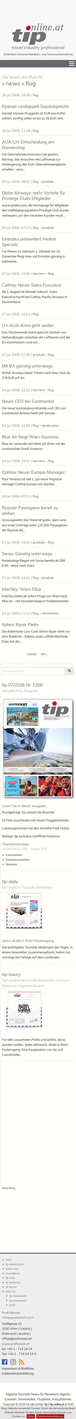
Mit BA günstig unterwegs (27, 366)
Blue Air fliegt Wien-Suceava (30, 436)
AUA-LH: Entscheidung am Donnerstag (28, 144)
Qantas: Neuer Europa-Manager (33, 472)
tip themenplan (18, 1300)
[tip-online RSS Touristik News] (23, 1364)
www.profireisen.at (16, 1344)
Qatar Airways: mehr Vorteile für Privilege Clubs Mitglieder (33, 195)
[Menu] (72, 63)
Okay (31, 1416)
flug (36, 95)
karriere (39, 273)
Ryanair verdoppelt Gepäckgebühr (35, 106)
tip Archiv (11, 1286)
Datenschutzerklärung (50, 1416)
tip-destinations (15, 1264)
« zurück (31, 654)
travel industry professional (38, 47)
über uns (11, 1291)
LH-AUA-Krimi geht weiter (28, 325)
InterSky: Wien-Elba (21, 589)
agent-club (12, 1268)
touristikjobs (13, 1273)
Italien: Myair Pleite (20, 624)
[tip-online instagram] (14, 1364)
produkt (48, 181)
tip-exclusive (13, 1282)
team (12, 1304)
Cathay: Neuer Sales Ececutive (31, 285)
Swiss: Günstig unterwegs (27, 553)
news (9, 1259)
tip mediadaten (18, 1295)
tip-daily (10, 881)
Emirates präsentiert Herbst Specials (29, 241)
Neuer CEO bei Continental (28, 401)
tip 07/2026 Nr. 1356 (22, 685)
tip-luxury (11, 974)
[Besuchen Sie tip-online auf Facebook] (6, 1364)
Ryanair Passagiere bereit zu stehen (30, 510)
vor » (43, 654)
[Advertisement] (38, 9)
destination (50, 425)
